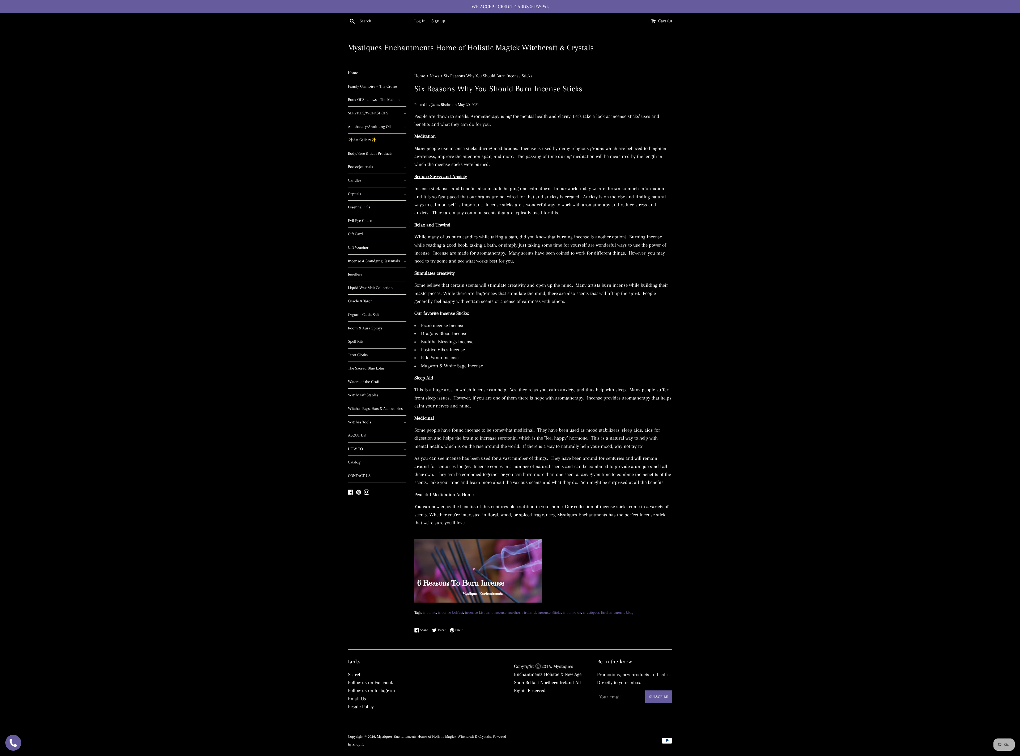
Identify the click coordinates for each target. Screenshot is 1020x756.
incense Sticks (549, 612)
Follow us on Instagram (371, 690)
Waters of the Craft (363, 381)
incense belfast (450, 612)
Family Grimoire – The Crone (372, 86)
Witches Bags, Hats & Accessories (375, 408)
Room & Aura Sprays (365, 328)
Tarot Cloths (358, 355)
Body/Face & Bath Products (377, 153)
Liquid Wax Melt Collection (370, 287)
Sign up (438, 20)
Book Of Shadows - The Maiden (374, 99)
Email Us (357, 698)
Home (353, 72)
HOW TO (377, 448)
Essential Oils (359, 207)
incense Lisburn (478, 612)
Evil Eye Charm (360, 220)
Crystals (377, 193)
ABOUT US (357, 435)
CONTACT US (359, 475)
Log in (420, 20)
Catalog (354, 462)
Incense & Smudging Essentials (377, 261)
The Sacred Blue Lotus (366, 368)
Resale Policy (361, 706)
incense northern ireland (515, 612)
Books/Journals (377, 166)
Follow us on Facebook (370, 682)
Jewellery (355, 274)
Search (355, 674)
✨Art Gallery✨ (362, 140)
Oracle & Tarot (360, 301)
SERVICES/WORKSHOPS (377, 113)
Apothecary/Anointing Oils (377, 126)
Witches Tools (377, 422)
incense (429, 612)
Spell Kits (355, 341)
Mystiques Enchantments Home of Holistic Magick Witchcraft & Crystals (471, 47)
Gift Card (355, 233)
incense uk (572, 612)
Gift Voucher (358, 247)
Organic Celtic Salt (363, 314)
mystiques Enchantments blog (608, 612)
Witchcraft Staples (363, 395)
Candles (377, 180)
